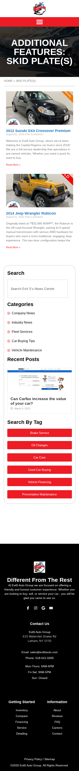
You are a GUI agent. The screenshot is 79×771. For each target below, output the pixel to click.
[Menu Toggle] (39, 21)
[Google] (43, 608)
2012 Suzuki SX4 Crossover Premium (38, 131)
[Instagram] (35, 608)
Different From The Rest (39, 580)
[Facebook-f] (28, 608)
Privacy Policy (33, 759)
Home (8, 80)
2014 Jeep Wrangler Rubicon (31, 213)
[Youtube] (51, 608)
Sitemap (49, 759)
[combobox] (37, 289)
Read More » (13, 164)
